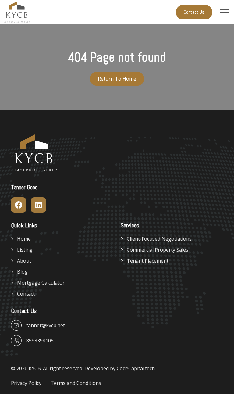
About (24, 260)
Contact (26, 293)
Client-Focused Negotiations (159, 238)
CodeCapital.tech (136, 368)
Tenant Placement (147, 260)
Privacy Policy (26, 383)
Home (24, 238)
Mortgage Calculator (41, 282)
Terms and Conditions (76, 383)
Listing (25, 249)
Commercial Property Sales (157, 249)
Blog (22, 271)
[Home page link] (17, 12)
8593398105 (40, 340)
